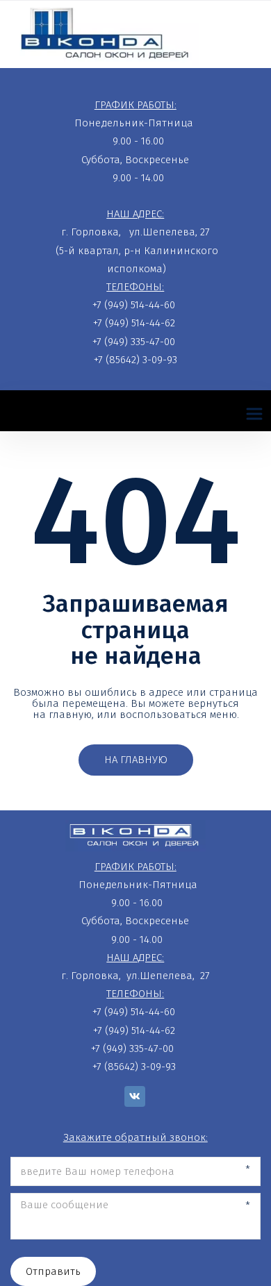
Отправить (53, 1271)
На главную (135, 759)
